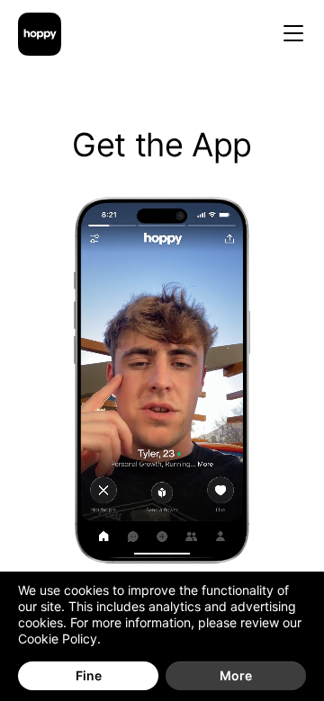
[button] (162, 380)
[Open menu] (293, 34)
